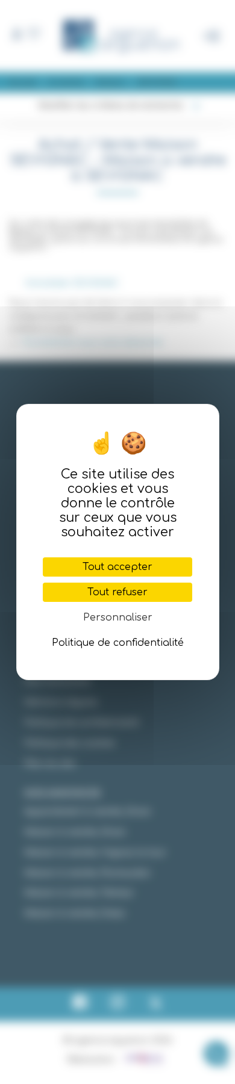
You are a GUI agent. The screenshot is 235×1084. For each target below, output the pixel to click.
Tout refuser (117, 592)
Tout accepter (117, 567)
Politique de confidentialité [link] (118, 642)
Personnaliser (117, 617)
